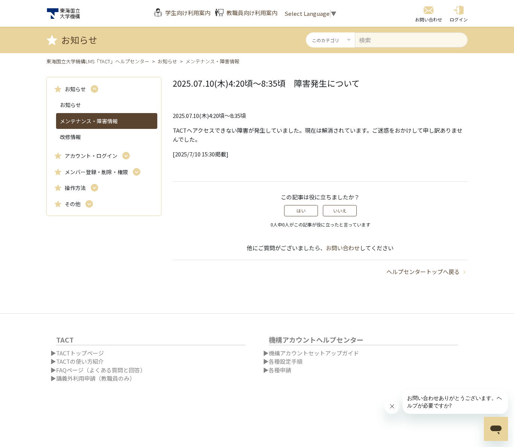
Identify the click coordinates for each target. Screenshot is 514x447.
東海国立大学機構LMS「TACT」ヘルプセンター (97, 61)
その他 (73, 204)
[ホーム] (63, 14)
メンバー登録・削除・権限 (96, 172)
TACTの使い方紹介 (80, 361)
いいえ (340, 210)
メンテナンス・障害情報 (212, 61)
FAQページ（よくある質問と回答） (101, 370)
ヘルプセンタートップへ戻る (423, 272)
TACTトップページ (80, 353)
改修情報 (70, 137)
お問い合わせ (343, 248)
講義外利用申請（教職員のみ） (95, 378)
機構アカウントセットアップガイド (314, 353)
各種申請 (280, 370)
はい (301, 210)
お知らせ (167, 61)
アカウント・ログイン (91, 155)
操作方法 (75, 187)
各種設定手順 (286, 361)
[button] (459, 13)
